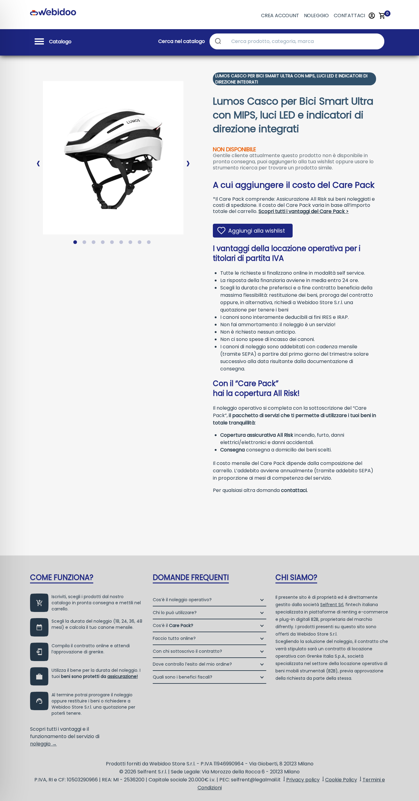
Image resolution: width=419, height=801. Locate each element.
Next (188, 158)
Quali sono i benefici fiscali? (182, 677)
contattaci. (294, 490)
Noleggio (316, 15)
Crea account (280, 15)
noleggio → (43, 743)
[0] (382, 15)
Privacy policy (303, 779)
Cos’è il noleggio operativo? (182, 600)
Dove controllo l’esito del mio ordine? (192, 664)
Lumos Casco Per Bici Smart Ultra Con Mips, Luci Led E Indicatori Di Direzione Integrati (291, 79)
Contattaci (349, 15)
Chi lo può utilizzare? (175, 612)
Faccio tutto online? (174, 638)
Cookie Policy (341, 779)
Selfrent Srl (331, 605)
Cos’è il (173, 625)
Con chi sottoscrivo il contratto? (187, 651)
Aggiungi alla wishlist (256, 230)
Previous (38, 158)
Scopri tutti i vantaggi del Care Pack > (304, 211)
